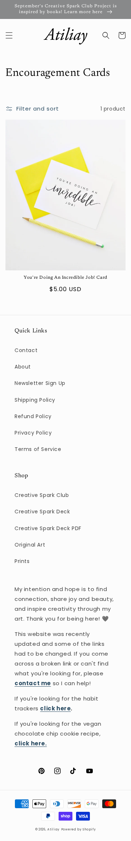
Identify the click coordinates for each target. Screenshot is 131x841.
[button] (9, 35)
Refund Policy (33, 416)
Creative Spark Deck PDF (48, 528)
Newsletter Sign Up (40, 383)
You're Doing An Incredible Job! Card (65, 277)
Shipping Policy (35, 400)
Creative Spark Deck (42, 511)
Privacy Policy (33, 432)
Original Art (30, 544)
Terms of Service (38, 449)
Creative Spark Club (42, 495)
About (23, 366)
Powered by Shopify (78, 829)
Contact (26, 350)
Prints (22, 561)
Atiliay (53, 829)
